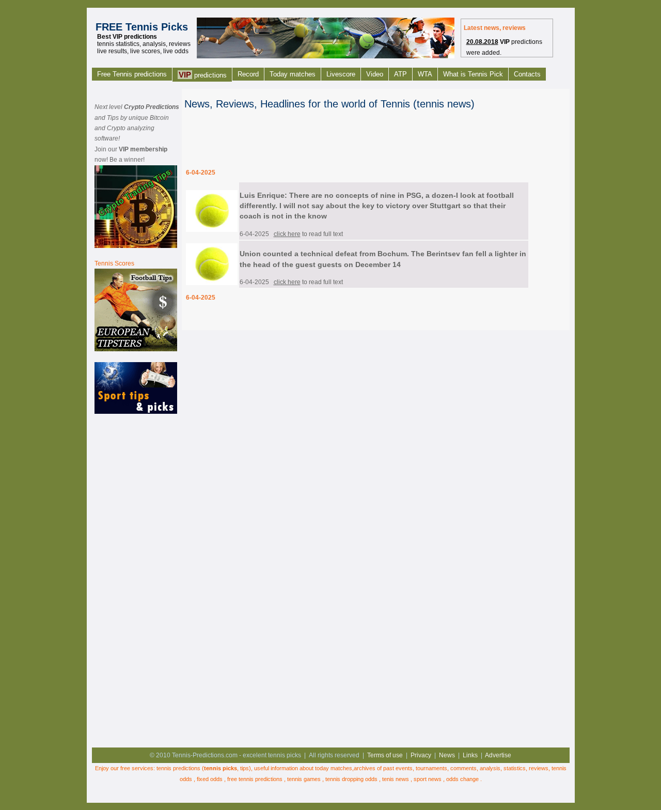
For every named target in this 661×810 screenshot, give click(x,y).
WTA (425, 74)
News (447, 755)
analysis (490, 768)
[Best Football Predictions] (136, 349)
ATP (400, 74)
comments (463, 768)
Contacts (527, 74)
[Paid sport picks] (136, 411)
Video (374, 74)
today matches (333, 768)
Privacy (421, 755)
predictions (203, 74)
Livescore (340, 74)
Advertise (498, 755)
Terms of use (385, 755)
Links (470, 755)
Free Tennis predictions (132, 74)
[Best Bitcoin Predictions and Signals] (136, 246)
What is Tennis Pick (473, 74)
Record (248, 74)
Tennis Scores (114, 263)
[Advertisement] (136, 579)
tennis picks (220, 768)
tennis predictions (178, 768)
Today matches (293, 74)
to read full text (308, 234)
